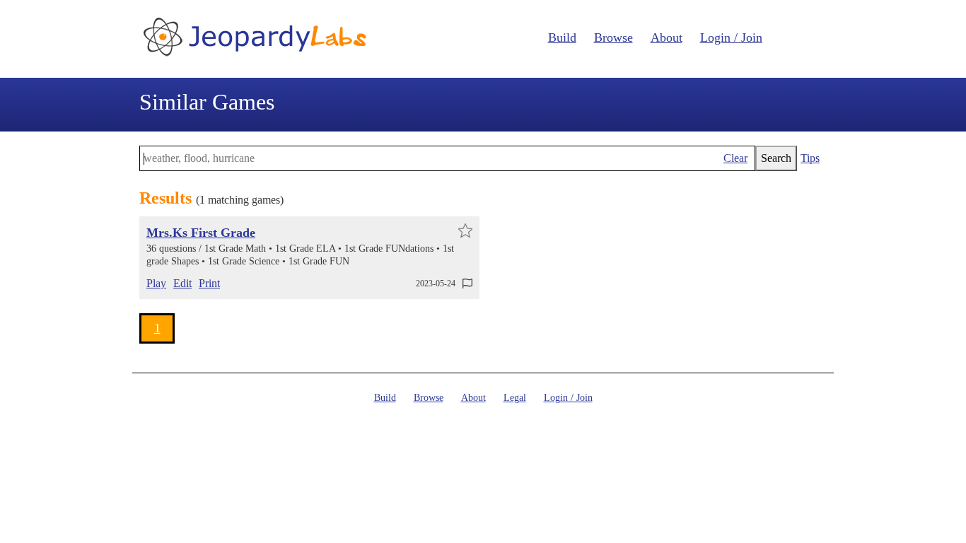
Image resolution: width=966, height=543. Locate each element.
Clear (735, 158)
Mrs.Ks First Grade (200, 233)
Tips (810, 158)
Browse (613, 37)
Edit (182, 283)
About (666, 37)
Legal (515, 397)
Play (156, 283)
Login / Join (731, 37)
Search (776, 158)
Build (562, 37)
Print (209, 283)
